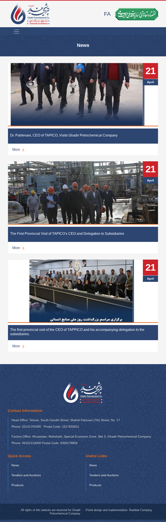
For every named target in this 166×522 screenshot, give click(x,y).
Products (17, 485)
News (15, 465)
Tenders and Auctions (26, 475)
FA (107, 14)
